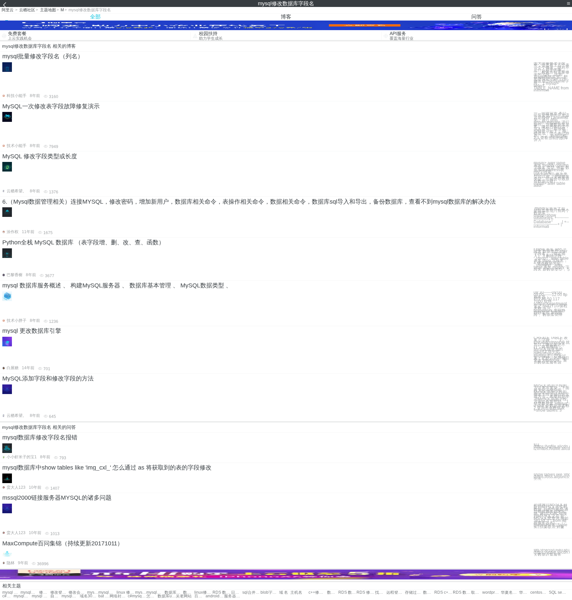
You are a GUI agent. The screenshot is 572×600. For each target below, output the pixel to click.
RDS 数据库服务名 (222, 592)
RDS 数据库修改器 (462, 592)
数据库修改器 (332, 592)
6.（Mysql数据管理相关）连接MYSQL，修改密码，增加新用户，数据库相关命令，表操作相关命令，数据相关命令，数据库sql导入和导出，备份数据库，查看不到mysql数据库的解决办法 (249, 201)
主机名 (296, 592)
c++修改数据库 (318, 592)
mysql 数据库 (41, 596)
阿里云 (8, 10)
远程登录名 (395, 592)
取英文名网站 (476, 592)
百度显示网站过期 (200, 596)
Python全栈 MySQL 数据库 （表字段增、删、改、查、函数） (83, 242)
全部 (95, 17)
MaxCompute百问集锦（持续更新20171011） (62, 543)
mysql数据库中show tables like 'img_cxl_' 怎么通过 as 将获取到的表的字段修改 (107, 467)
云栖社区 (27, 10)
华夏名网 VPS (524, 592)
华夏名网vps (510, 592)
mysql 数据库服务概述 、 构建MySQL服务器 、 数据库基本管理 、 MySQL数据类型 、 (117, 285)
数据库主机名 (188, 592)
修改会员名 (78, 592)
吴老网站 (184, 596)
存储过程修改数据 (414, 592)
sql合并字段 (251, 592)
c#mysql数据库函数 (137, 596)
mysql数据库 (23, 596)
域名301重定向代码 (89, 596)
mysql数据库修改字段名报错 (39, 437)
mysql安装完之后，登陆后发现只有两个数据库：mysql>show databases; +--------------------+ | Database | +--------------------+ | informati (551, 217)
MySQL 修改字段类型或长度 (39, 156)
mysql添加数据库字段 (92, 592)
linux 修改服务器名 (126, 592)
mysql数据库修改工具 (107, 592)
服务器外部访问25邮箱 (233, 596)
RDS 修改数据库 (366, 592)
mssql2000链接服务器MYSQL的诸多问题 (57, 497)
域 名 (283, 592)
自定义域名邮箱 (56, 596)
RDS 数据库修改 (347, 592)
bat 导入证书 (104, 596)
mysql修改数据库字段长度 (30, 592)
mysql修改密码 (140, 592)
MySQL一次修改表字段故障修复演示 (51, 106)
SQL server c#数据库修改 (558, 592)
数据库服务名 (174, 592)
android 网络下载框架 (215, 596)
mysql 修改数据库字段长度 (11, 592)
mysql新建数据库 (71, 596)
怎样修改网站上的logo (152, 596)
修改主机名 (44, 592)
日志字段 (236, 592)
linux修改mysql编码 (203, 592)
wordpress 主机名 (491, 592)
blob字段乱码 (270, 592)
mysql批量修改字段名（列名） (42, 56)
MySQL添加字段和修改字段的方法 (48, 378)
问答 (476, 17)
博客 (286, 17)
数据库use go (167, 596)
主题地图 (48, 10)
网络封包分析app (119, 596)
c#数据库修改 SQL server (8, 596)
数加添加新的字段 (428, 592)
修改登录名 (59, 592)
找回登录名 (380, 592)
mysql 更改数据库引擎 (31, 330)
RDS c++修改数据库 (443, 592)
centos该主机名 (539, 592)
